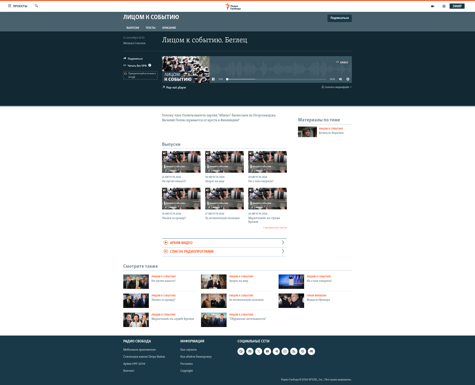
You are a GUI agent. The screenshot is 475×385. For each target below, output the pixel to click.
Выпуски (133, 27)
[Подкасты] (302, 351)
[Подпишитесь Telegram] (276, 351)
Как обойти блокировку (196, 356)
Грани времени (316, 295)
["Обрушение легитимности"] (214, 320)
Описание (169, 27)
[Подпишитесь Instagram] (285, 351)
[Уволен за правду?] (181, 198)
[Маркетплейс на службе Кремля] (136, 320)
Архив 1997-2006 (134, 363)
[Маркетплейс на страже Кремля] (267, 198)
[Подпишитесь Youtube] (267, 351)
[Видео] (432, 6)
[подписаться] (311, 351)
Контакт (128, 370)
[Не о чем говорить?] (267, 162)
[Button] (133, 59)
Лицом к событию (331, 128)
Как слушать (188, 349)
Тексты (150, 27)
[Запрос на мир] (224, 162)
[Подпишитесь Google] (241, 351)
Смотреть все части (275, 227)
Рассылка (186, 363)
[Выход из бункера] (291, 300)
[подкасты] (444, 6)
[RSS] (293, 351)
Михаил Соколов (134, 43)
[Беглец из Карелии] (307, 132)
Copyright (186, 370)
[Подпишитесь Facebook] (249, 351)
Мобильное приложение (139, 349)
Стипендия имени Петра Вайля (144, 356)
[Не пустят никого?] (181, 162)
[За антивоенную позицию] (224, 198)
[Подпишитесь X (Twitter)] (258, 351)
